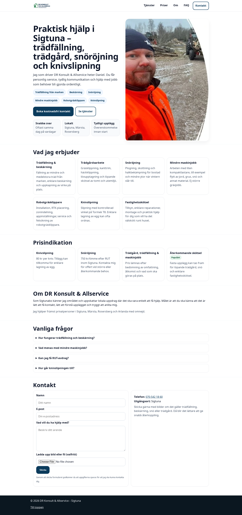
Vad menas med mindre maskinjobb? (62, 348)
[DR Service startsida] (42, 5)
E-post (40, 409)
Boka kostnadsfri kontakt (53, 111)
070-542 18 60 (154, 397)
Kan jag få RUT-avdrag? (53, 358)
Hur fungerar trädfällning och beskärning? (66, 338)
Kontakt (200, 5)
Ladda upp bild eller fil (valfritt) (56, 454)
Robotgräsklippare (49, 202)
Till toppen (37, 507)
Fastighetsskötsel (137, 202)
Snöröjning (132, 162)
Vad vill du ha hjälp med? (52, 422)
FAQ (186, 5)
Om (175, 5)
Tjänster (149, 5)
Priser (164, 5)
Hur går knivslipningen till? (56, 368)
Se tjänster (86, 111)
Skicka (43, 470)
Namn (40, 395)
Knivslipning (89, 202)
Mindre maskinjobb (183, 162)
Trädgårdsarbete (92, 162)
